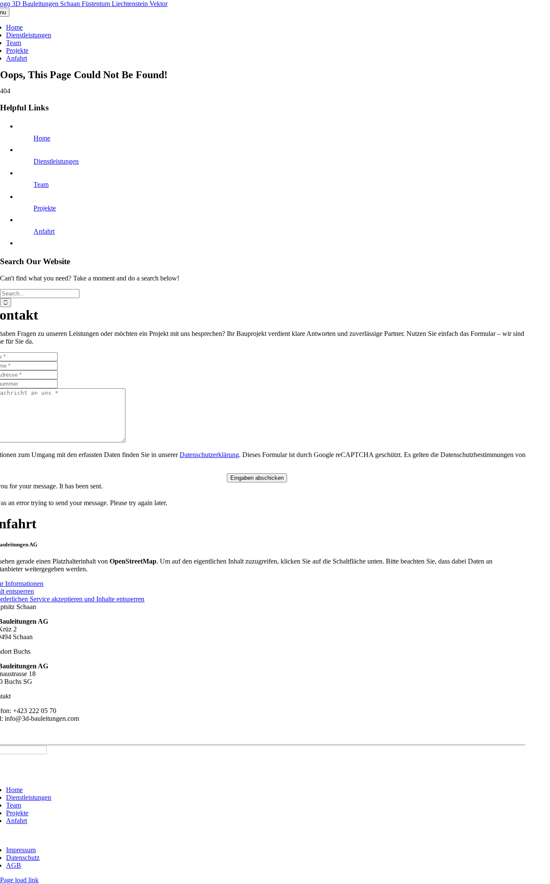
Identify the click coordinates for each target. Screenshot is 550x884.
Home (42, 138)
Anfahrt (44, 231)
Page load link (19, 880)
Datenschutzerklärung (209, 454)
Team (41, 184)
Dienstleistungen (56, 161)
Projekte (45, 208)
